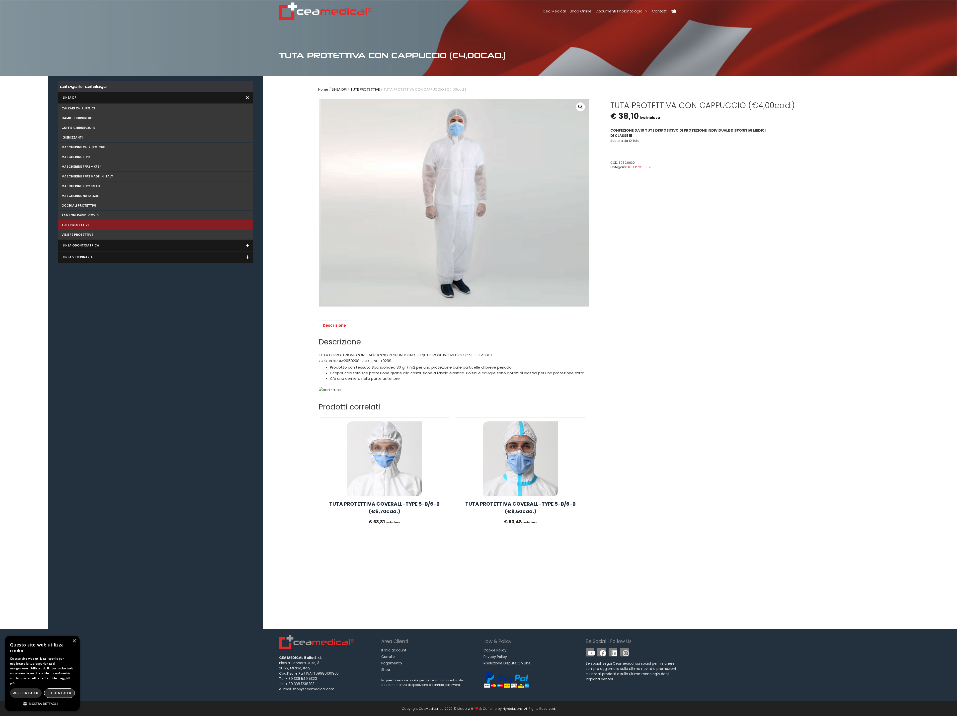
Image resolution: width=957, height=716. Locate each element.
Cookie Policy (494, 650)
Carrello (388, 656)
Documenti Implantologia (619, 11)
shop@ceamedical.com (313, 689)
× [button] (74, 641)
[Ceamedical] (327, 11)
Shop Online (581, 11)
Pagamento (391, 663)
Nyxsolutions (513, 708)
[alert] (42, 673)
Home (323, 89)
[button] (580, 106)
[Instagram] (624, 652)
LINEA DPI (339, 89)
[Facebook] (601, 652)
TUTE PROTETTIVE (365, 89)
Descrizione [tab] (334, 325)
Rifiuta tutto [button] (59, 693)
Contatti (659, 11)
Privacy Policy (495, 656)
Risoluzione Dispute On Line (507, 663)
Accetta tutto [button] (25, 693)
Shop (385, 669)
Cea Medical (554, 11)
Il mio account (393, 650)
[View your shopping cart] (673, 11)
